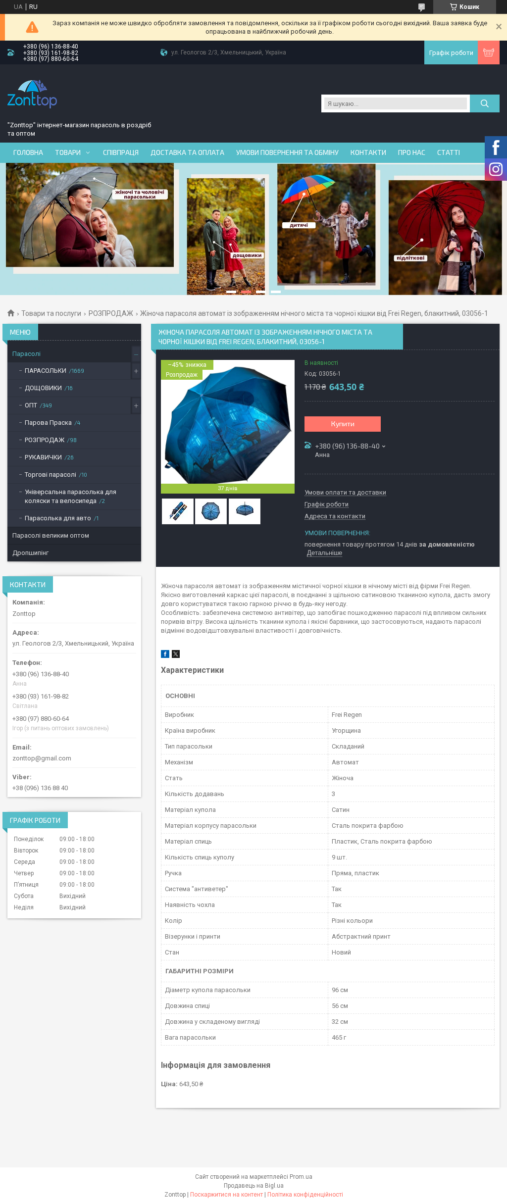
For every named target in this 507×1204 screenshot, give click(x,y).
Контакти (368, 152)
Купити (343, 423)
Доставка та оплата (187, 152)
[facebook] (165, 655)
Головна (28, 152)
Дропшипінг (30, 552)
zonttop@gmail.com (41, 758)
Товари (68, 152)
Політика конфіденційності (305, 1194)
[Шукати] (485, 103)
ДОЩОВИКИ (43, 388)
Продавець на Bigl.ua (254, 1185)
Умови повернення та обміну (287, 152)
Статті (448, 152)
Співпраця (121, 152)
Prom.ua (301, 1176)
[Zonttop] (32, 94)
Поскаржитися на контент (226, 1194)
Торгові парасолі (50, 474)
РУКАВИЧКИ (43, 457)
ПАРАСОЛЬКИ (45, 370)
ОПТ (31, 405)
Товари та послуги (51, 313)
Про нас (411, 152)
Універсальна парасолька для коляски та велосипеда (70, 496)
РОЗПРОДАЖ (111, 313)
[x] (176, 655)
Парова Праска (48, 422)
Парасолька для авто (58, 518)
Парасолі (26, 353)
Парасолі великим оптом (50, 535)
